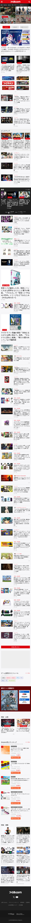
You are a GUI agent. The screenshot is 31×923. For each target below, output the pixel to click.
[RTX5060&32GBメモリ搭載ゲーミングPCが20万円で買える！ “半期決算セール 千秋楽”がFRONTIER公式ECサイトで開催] (7, 499)
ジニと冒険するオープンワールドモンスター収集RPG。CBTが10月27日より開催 (22, 359)
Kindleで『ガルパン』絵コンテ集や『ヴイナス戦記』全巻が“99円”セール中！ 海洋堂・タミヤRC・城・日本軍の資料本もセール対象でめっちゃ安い (22, 436)
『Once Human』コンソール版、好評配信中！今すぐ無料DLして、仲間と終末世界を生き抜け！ (7, 730)
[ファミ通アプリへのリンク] (11, 914)
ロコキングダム (19, 356)
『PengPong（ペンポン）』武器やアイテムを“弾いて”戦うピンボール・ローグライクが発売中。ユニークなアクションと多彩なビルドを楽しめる (22, 637)
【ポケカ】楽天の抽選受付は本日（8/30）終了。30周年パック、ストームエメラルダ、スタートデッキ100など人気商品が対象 (22, 456)
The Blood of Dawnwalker (21, 475)
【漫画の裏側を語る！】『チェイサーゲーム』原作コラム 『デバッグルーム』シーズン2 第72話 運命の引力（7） (22, 242)
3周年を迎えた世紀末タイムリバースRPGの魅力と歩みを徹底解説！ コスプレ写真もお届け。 (22, 557)
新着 (2, 5)
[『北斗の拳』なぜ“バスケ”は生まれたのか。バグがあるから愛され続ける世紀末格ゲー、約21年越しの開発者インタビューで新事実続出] (6, 136)
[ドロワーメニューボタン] (1, 1)
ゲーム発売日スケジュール (9, 673)
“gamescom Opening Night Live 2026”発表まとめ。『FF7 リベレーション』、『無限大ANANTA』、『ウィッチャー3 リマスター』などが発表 (23, 878)
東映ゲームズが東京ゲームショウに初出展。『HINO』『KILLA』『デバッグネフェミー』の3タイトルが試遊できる (22, 349)
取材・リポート (17, 138)
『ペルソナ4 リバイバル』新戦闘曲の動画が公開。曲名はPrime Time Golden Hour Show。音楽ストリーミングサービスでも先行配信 (22, 490)
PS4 (21, 677)
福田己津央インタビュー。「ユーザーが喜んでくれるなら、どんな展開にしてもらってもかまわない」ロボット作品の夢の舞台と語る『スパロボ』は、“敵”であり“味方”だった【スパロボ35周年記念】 (23, 859)
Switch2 (5, 5)
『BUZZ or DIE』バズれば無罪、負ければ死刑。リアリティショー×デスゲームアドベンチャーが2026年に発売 (22, 220)
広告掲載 (21, 905)
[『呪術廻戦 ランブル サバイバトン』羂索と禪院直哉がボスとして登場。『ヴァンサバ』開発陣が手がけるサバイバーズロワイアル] (7, 369)
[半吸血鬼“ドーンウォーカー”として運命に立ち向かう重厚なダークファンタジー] (7, 478)
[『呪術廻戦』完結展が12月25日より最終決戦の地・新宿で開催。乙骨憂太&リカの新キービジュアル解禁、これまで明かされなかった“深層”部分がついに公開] (7, 379)
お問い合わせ (4, 902)
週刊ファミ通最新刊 (7, 688)
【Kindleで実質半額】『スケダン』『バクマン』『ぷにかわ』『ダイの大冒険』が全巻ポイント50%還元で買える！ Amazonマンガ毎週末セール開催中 (22, 592)
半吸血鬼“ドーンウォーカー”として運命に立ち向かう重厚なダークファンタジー (22, 479)
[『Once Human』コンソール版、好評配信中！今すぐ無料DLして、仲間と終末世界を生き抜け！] (7, 722)
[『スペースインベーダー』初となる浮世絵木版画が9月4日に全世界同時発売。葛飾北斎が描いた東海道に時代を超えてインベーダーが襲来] (7, 59)
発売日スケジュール (24, 5)
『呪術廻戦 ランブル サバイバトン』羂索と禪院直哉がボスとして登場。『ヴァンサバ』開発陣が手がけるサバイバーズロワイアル (22, 370)
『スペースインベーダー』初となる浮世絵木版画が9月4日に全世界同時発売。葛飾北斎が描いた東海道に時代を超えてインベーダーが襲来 (7, 67)
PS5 (13, 5)
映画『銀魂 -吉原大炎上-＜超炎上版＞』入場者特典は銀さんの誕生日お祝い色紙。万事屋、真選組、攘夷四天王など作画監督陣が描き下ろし (22, 253)
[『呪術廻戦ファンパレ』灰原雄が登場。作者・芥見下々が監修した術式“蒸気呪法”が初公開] (24, 194)
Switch (9, 5)
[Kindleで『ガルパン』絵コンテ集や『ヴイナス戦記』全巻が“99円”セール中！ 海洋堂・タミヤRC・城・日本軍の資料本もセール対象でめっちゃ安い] (7, 435)
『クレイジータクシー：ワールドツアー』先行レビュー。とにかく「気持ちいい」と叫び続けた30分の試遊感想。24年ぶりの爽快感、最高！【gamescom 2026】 (22, 625)
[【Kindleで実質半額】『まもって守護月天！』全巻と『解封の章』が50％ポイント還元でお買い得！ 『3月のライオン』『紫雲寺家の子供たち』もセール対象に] (7, 305)
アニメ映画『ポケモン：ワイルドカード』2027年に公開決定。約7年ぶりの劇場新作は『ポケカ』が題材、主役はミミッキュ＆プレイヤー (22, 110)
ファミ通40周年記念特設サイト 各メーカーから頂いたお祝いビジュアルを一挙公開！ (23, 730)
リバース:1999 (18, 553)
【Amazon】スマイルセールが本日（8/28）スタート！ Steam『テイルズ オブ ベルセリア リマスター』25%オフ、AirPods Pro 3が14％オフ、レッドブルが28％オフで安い (7, 859)
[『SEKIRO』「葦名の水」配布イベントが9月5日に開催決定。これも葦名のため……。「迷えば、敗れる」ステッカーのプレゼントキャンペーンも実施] (7, 98)
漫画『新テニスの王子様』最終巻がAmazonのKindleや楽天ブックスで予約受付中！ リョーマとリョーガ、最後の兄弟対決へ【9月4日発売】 (22, 522)
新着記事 (15, 27)
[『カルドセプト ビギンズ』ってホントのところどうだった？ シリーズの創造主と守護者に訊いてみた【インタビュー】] (15, 15)
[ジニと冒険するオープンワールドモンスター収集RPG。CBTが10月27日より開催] (7, 358)
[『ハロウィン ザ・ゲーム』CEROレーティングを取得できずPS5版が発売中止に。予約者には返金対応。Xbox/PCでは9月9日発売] (12, 194)
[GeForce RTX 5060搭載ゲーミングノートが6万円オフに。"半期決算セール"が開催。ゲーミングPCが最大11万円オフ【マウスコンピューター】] (7, 544)
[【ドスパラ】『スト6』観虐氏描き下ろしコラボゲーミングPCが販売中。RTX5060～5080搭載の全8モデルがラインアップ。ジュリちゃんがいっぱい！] (7, 423)
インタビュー (4, 16)
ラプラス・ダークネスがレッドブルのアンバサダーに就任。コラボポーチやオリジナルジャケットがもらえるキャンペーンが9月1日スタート (15, 49)
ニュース (4, 45)
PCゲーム (16, 5)
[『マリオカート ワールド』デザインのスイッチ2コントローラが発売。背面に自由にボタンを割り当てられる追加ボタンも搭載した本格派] (7, 602)
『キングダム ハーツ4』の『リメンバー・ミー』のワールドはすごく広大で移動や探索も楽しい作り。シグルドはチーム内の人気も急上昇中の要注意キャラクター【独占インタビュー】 (7, 878)
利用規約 (22, 902)
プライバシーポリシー (14, 902)
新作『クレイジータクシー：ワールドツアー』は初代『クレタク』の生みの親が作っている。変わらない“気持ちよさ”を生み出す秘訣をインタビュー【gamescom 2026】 (22, 534)
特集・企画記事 (6, 285)
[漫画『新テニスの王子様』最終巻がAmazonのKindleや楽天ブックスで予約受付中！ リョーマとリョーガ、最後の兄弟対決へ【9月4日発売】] (7, 520)
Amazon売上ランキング (9, 742)
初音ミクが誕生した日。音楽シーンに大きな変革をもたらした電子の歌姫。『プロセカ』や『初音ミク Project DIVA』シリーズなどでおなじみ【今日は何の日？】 (15, 293)
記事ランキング (24, 27)
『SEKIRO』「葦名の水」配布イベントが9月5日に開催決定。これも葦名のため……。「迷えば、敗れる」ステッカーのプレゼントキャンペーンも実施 (22, 99)
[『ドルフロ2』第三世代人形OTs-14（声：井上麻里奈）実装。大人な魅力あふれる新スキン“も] (7, 510)
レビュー (27, 138)
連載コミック (16, 238)
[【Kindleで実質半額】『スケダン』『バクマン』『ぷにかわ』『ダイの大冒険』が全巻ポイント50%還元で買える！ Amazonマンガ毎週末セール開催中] (7, 590)
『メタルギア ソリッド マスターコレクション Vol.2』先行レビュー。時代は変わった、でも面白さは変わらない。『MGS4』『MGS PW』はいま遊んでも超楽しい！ (23, 839)
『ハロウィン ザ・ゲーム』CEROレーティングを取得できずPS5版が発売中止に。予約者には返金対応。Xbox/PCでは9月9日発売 (12, 203)
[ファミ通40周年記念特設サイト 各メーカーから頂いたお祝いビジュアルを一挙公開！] (23, 722)
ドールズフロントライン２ (21, 507)
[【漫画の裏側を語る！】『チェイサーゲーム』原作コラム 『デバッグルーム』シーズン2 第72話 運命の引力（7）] (7, 241)
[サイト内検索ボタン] (29, 1)
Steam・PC (4, 680)
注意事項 (28, 902)
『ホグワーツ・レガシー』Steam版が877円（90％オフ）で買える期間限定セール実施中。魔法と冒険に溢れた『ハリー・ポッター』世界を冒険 (22, 167)
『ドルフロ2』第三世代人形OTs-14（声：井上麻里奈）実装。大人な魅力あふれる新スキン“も (22, 510)
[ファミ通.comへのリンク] (15, 2)
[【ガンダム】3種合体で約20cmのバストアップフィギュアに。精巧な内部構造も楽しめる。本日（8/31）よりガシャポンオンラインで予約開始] (7, 120)
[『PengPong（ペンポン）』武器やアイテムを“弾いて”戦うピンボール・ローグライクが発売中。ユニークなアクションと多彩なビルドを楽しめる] (7, 635)
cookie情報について (12, 905)
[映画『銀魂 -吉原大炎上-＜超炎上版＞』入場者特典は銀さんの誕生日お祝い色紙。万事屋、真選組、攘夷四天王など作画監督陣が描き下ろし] (7, 252)
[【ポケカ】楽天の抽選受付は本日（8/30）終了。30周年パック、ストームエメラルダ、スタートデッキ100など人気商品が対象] (7, 456)
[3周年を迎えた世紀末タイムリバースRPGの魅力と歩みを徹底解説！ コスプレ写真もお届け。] (7, 556)
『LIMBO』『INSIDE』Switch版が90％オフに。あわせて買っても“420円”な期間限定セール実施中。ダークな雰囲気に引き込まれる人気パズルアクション (23, 68)
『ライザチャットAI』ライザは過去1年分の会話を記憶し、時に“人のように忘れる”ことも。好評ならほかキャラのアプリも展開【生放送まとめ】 (18, 144)
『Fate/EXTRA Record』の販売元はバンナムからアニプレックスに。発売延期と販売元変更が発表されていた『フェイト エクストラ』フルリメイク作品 (22, 179)
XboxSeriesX (12, 680)
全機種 (3, 677)
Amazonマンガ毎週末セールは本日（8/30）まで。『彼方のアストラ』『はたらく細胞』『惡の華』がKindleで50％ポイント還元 (22, 401)
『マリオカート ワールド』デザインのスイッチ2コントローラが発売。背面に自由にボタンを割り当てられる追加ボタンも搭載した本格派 (22, 603)
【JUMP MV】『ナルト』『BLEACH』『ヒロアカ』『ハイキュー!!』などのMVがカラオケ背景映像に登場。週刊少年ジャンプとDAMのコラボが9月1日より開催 (22, 231)
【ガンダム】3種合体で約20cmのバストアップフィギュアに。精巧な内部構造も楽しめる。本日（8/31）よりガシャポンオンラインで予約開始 (22, 121)
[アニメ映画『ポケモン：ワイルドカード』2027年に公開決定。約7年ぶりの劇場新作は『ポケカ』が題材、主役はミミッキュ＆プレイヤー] (7, 109)
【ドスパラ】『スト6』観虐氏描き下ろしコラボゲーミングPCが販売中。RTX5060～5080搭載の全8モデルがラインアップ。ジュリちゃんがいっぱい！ (22, 424)
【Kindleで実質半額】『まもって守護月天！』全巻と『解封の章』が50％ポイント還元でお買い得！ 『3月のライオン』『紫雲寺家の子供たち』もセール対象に (22, 307)
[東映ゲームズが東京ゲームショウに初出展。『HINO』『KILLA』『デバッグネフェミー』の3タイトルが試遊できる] (7, 348)
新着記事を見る (15, 647)
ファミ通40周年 (23, 726)
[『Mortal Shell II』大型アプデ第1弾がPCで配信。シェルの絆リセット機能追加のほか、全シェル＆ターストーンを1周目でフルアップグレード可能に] (7, 567)
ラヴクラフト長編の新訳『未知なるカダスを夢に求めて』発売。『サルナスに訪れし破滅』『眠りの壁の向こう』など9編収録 (15, 336)
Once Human (7, 726)
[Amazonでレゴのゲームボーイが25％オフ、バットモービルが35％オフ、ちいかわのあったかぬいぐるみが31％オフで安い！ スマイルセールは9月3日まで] (7, 466)
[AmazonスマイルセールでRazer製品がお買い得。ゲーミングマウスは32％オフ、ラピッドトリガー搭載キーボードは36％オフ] (7, 613)
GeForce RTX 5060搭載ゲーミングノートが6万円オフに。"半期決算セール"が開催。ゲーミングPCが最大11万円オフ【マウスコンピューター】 (22, 546)
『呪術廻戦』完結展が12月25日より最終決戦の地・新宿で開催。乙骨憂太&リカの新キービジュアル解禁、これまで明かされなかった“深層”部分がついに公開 (22, 381)
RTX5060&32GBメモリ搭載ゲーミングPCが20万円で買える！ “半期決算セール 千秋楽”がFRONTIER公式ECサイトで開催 (22, 500)
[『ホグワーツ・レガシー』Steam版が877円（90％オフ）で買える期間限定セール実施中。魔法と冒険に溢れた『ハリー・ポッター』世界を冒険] (7, 166)
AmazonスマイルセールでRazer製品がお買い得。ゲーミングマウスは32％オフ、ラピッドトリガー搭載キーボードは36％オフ (22, 614)
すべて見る (28, 189)
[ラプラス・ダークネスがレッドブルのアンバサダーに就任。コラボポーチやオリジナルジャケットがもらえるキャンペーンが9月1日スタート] (15, 37)
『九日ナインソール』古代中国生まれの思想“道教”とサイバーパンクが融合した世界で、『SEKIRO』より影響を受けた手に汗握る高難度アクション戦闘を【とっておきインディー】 (22, 412)
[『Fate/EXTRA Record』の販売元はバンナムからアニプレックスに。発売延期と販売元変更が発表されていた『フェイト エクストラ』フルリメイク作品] (7, 178)
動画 (2, 189)
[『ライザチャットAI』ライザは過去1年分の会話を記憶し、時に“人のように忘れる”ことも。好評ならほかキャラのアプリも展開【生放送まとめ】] (18, 136)
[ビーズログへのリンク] (20, 914)
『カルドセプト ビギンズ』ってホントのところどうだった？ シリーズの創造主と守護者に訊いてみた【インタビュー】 (15, 19)
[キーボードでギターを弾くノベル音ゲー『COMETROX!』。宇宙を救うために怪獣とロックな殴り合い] (7, 446)
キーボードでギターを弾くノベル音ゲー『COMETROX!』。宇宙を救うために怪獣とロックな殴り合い (22, 447)
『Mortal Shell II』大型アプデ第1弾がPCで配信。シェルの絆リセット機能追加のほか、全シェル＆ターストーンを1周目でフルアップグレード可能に (22, 568)
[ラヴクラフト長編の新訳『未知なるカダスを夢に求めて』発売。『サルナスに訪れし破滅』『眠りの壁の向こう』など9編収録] (15, 322)
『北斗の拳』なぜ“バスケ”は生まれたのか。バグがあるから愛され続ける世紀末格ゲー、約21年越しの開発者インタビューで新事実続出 (6, 144)
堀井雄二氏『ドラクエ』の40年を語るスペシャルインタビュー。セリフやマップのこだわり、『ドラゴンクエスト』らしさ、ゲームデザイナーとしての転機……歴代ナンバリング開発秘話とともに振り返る (7, 839)
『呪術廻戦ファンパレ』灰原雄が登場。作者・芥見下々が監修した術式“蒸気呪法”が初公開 (24, 201)
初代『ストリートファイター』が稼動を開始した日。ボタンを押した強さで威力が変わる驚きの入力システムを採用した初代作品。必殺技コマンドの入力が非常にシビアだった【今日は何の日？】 (22, 580)
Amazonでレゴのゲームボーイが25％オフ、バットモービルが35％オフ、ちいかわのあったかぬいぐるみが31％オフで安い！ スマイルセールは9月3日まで (22, 468)
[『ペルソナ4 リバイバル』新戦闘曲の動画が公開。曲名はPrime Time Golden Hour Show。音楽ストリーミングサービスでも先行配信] (7, 489)
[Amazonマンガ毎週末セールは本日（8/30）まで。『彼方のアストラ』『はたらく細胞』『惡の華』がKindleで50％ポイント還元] (7, 400)
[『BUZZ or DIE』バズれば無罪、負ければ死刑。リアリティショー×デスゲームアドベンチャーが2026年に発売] (7, 219)
